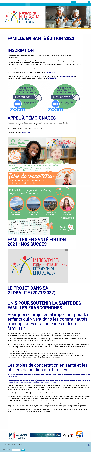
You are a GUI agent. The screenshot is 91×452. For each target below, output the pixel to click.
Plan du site (13, 444)
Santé (32, 4)
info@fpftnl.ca (50, 72)
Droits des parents (44, 4)
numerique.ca (20, 444)
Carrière (50, 4)
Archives (62, 4)
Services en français (21, 4)
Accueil (4, 4)
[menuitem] (4, 4)
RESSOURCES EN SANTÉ (67, 76)
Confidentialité (7, 444)
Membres (14, 4)
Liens (66, 4)
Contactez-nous (56, 4)
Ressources (37, 4)
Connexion (73, 1)
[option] (68, 17)
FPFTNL (8, 4)
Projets (27, 4)
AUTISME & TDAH (52, 78)
